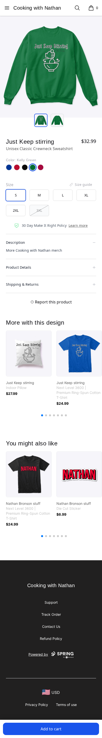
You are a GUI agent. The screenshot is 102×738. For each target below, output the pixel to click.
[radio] (16, 195)
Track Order (51, 614)
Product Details (18, 267)
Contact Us (51, 626)
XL (86, 195)
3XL (39, 210)
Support (51, 602)
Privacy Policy (36, 705)
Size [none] (9, 184)
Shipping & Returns (22, 284)
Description (15, 242)
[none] (80, 184)
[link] (28, 353)
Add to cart (51, 729)
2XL (16, 210)
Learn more (78, 225)
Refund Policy (51, 638)
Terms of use (66, 705)
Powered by (38, 654)
